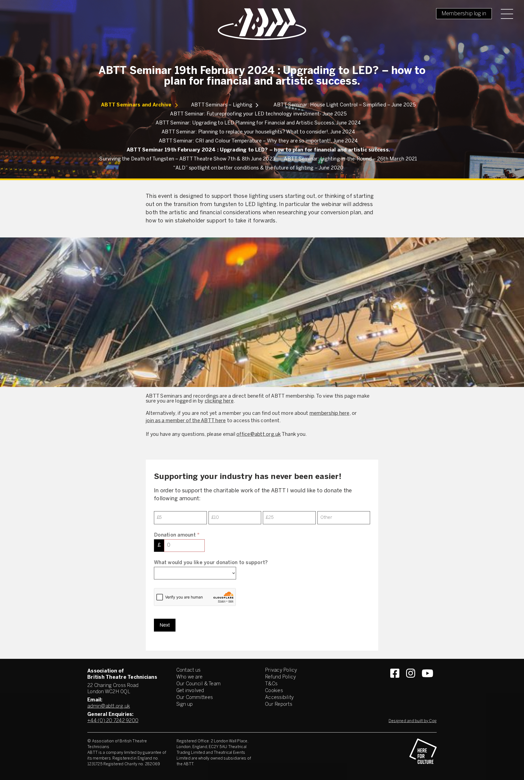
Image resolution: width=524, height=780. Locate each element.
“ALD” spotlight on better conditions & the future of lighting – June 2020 (258, 168)
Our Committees (194, 697)
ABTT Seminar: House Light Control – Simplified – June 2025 (344, 105)
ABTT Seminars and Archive (136, 105)
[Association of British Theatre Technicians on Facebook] (394, 683)
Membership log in (464, 13)
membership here (329, 413)
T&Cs (271, 684)
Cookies (274, 691)
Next (165, 625)
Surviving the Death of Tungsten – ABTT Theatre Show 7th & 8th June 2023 (187, 159)
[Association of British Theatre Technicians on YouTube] (427, 683)
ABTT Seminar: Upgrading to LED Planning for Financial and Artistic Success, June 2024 (258, 123)
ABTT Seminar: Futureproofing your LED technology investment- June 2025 (258, 114)
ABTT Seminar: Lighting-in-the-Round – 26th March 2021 (350, 159)
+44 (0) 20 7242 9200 (112, 721)
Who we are (189, 677)
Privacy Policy (281, 670)
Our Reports (278, 704)
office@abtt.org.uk (258, 434)
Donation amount (177, 535)
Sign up (184, 704)
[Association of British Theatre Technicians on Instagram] (410, 683)
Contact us (188, 670)
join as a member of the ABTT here (186, 421)
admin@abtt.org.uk (108, 706)
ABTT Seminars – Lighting (221, 105)
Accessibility (279, 697)
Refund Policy (280, 677)
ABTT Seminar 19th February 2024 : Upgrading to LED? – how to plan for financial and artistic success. (258, 150)
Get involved (190, 691)
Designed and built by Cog (413, 721)
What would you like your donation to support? (211, 563)
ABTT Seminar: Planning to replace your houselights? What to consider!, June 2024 (258, 132)
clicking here (219, 401)
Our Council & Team (198, 684)
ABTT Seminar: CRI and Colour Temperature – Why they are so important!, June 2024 (258, 141)
